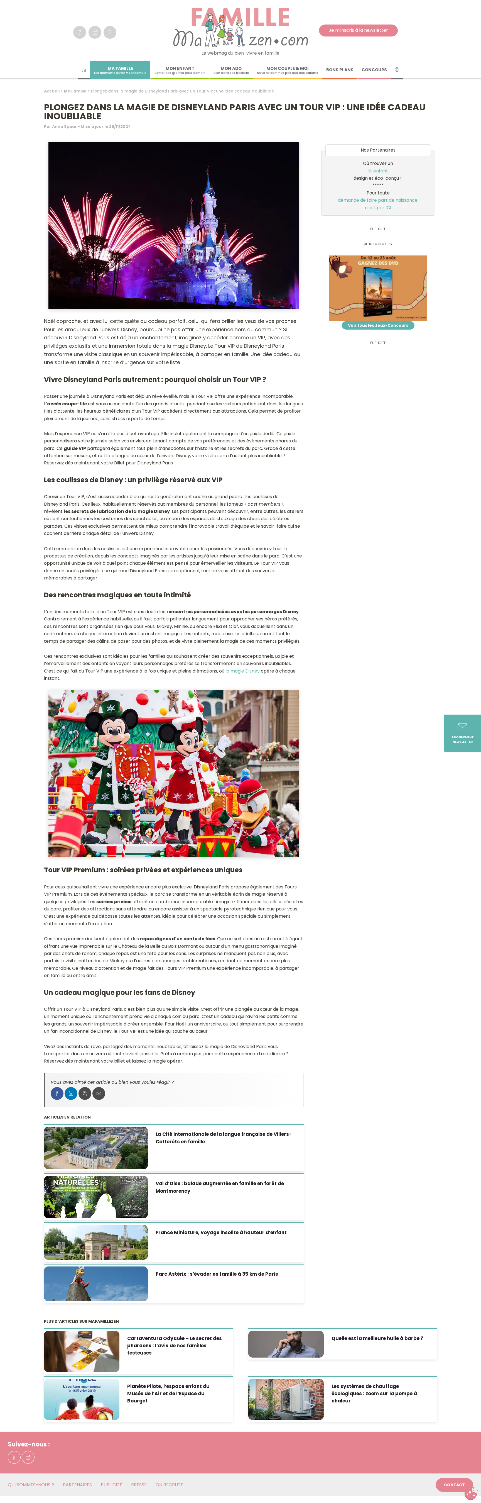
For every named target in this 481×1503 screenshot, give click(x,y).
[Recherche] (110, 32)
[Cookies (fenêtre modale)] (471, 1493)
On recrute (169, 1485)
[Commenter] (84, 1093)
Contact (454, 1485)
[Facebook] (79, 32)
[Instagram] (95, 32)
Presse (139, 1485)
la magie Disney (242, 671)
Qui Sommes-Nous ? (31, 1485)
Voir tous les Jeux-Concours (378, 325)
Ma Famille (75, 91)
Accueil (52, 91)
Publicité (111, 1485)
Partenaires (77, 1485)
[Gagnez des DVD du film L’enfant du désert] (378, 288)
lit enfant (378, 171)
